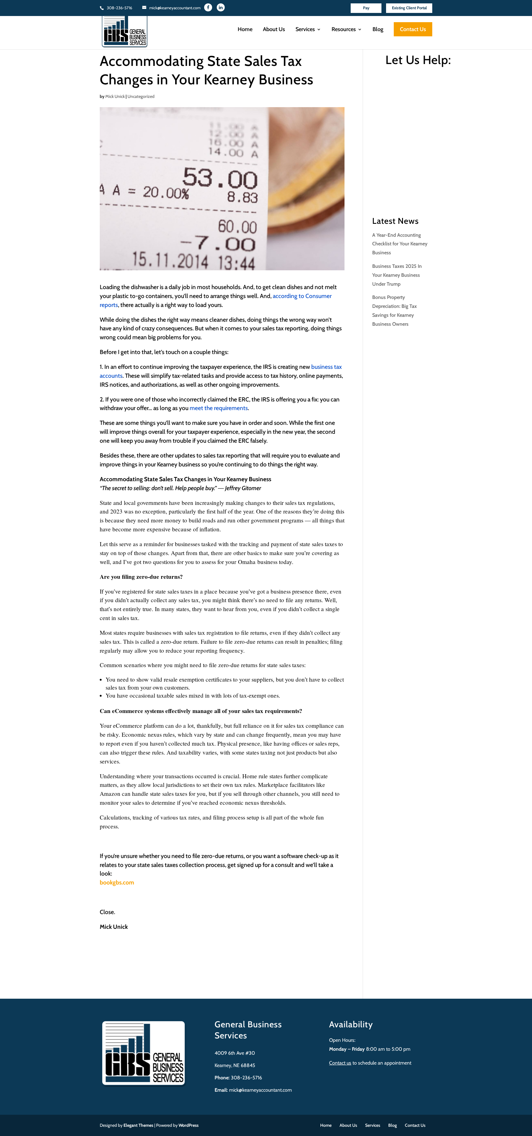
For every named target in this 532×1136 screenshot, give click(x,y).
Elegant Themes (138, 1125)
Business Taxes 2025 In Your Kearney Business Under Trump (397, 275)
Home (245, 30)
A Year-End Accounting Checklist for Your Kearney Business (399, 244)
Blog (378, 30)
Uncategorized (141, 96)
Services (305, 30)
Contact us (340, 1063)
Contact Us (413, 29)
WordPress (189, 1125)
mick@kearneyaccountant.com (260, 1090)
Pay (366, 7)
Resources (344, 30)
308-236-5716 (119, 7)
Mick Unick (115, 96)
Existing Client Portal (409, 7)
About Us (274, 30)
